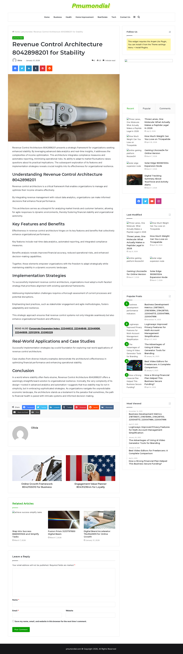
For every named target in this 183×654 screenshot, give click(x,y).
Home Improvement (85, 17)
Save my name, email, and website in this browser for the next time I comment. (51, 621)
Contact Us (125, 17)
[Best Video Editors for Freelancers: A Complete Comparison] (134, 365)
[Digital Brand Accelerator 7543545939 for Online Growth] (99, 520)
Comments (165, 108)
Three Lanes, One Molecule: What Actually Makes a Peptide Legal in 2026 (136, 242)
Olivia (19, 60)
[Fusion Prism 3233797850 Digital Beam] (63, 520)
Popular (147, 108)
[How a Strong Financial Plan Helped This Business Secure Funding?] (134, 381)
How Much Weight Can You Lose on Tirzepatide (160, 239)
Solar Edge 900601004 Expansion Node (158, 274)
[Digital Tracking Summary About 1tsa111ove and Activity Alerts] (134, 179)
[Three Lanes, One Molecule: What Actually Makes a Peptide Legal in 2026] (134, 125)
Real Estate (103, 17)
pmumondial (26, 32)
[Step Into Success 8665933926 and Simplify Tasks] (28, 520)
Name (15, 600)
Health (69, 17)
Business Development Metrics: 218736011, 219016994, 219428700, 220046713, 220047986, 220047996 (157, 310)
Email (15, 610)
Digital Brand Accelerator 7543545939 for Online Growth (97, 534)
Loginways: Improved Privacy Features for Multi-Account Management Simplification (156, 330)
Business (58, 17)
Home (47, 17)
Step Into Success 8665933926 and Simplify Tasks (25, 534)
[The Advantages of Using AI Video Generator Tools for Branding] (134, 350)
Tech (114, 17)
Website (69, 610)
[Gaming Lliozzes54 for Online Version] (134, 154)
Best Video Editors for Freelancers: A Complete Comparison (157, 364)
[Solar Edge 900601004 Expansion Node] (134, 167)
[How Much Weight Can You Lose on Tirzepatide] (134, 141)
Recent (130, 108)
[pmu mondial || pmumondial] (91, 6)
